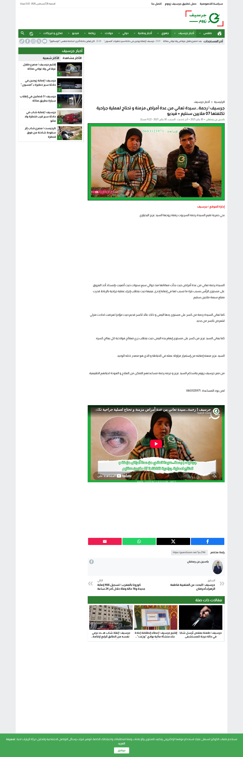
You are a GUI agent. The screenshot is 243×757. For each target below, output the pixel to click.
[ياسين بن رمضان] (217, 567)
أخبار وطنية (145, 33)
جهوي (165, 33)
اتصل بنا (156, 3)
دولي (125, 33)
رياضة (92, 33)
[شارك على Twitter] (173, 541)
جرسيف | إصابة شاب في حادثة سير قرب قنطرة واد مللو (40, 116)
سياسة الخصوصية (211, 3)
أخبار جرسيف (186, 33)
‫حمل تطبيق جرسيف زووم (180, 3)
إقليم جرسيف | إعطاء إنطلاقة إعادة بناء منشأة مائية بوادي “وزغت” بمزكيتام (156, 636)
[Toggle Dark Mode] (31, 33)
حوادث (109, 33)
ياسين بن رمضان (215, 119)
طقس (207, 33)
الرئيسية (219, 33)
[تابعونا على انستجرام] (33, 41)
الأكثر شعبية (51, 58)
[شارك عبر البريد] (105, 541)
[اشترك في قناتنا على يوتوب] (44, 41)
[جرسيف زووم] (186, 18)
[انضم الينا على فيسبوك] (27, 41)
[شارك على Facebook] (208, 541)
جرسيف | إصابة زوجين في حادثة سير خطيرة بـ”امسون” (152, 41)
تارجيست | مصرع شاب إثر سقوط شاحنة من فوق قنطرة (40, 132)
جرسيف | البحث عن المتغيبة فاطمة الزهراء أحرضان (192, 585)
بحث (22, 33)
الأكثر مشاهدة (72, 58)
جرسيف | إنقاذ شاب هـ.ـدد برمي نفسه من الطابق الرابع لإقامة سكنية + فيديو (111, 636)
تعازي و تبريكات (53, 33)
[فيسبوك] (91, 562)
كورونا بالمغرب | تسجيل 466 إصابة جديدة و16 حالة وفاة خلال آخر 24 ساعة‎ (121, 585)
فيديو (75, 33)
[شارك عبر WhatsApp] (139, 541)
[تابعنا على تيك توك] (21, 41)
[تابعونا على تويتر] (38, 41)
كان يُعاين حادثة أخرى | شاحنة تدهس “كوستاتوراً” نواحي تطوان (88, 41)
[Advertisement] (83, 18)
